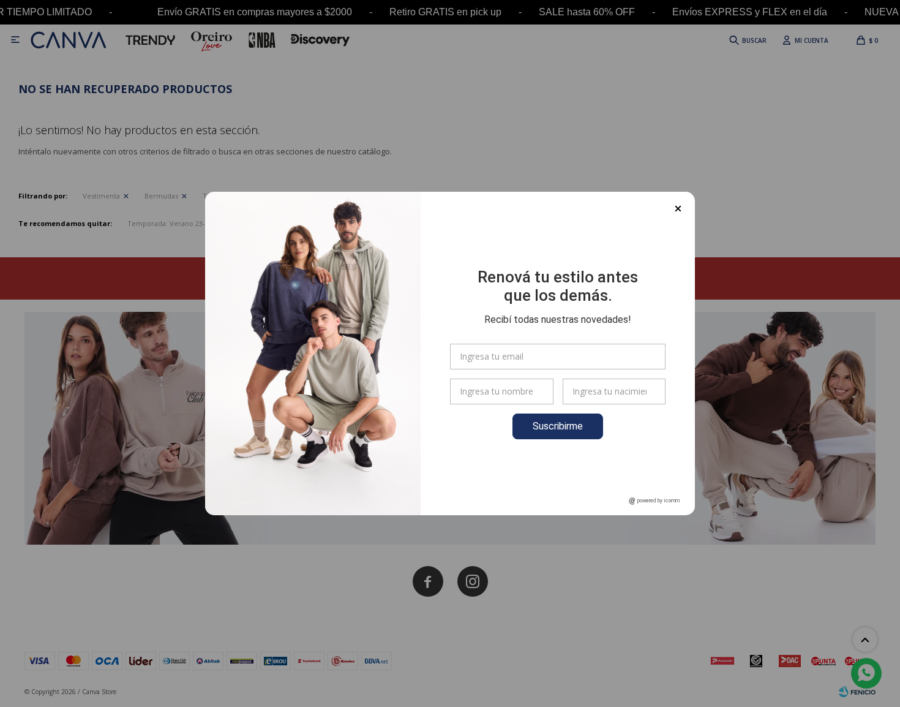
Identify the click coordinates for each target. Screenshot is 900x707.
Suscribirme (558, 426)
